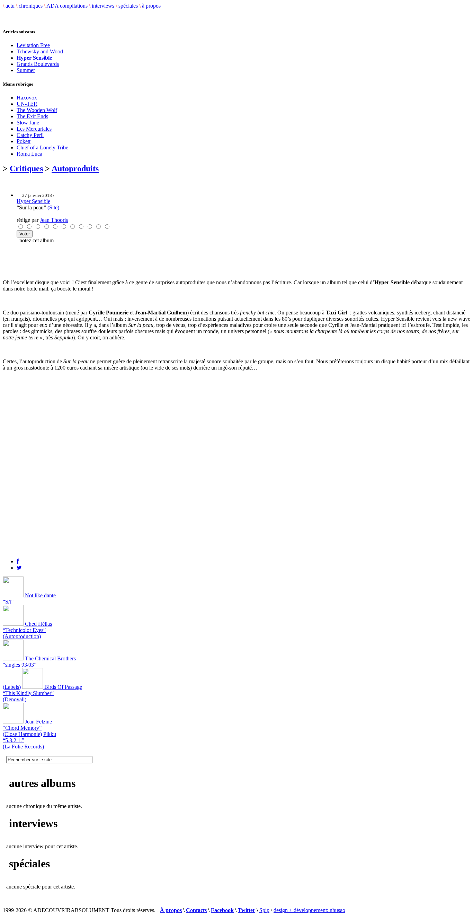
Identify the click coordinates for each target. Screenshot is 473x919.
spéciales (128, 6)
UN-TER (27, 104)
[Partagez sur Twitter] (19, 568)
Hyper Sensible (33, 201)
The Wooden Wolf (37, 110)
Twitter (246, 910)
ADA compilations (67, 6)
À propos (171, 910)
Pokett (23, 141)
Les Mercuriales (34, 129)
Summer (26, 70)
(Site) (53, 207)
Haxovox (27, 98)
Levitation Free (33, 45)
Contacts (196, 910)
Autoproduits (75, 168)
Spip (264, 910)
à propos (151, 6)
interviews (103, 6)
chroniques (31, 6)
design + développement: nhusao (309, 910)
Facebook (222, 910)
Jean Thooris (54, 220)
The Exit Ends (32, 116)
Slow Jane (28, 122)
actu (10, 6)
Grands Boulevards (38, 64)
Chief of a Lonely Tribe (42, 147)
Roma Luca (29, 154)
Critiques (26, 168)
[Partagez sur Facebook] (18, 561)
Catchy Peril (30, 135)
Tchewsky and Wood (40, 51)
